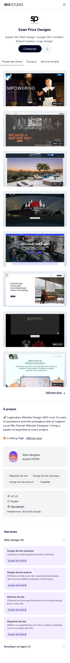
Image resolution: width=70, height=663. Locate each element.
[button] (35, 88)
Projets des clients (12, 61)
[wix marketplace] (13, 5)
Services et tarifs (50, 61)
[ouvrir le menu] (64, 4)
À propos (31, 61)
